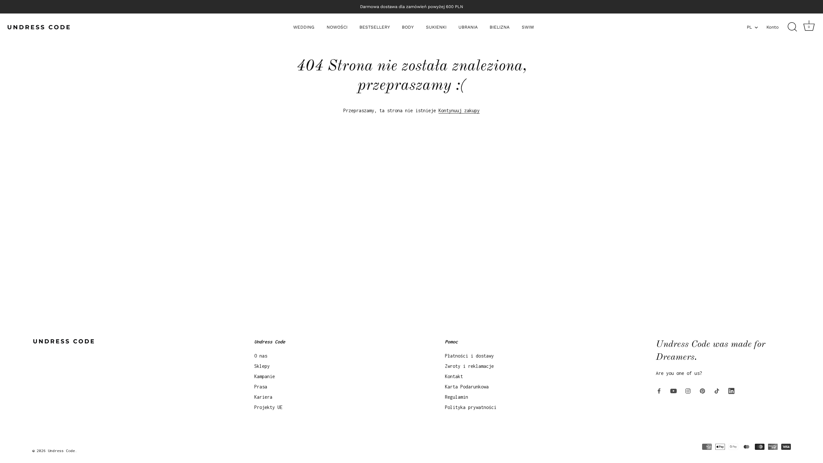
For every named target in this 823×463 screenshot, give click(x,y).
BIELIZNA (500, 27)
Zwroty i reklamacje (469, 366)
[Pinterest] (702, 390)
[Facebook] (659, 390)
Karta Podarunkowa (467, 386)
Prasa (260, 386)
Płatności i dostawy (469, 356)
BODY (408, 27)
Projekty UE (268, 407)
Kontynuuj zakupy (459, 110)
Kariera (263, 397)
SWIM (528, 27)
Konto (772, 27)
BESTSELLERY (374, 27)
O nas (260, 356)
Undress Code (61, 450)
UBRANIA (468, 27)
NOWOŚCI (337, 27)
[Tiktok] (717, 390)
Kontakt (454, 376)
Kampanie (264, 376)
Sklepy (262, 366)
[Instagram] (688, 390)
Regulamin (456, 397)
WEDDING (303, 27)
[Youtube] (673, 390)
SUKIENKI (436, 27)
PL (749, 27)
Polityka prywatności (470, 407)
